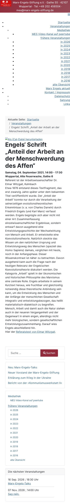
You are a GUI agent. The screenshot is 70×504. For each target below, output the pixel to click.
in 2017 (14, 450)
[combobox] (24, 353)
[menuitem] (64, 22)
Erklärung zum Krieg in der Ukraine (29, 377)
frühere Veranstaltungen (22, 406)
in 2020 (14, 437)
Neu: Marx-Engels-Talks (22, 367)
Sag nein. (13, 494)
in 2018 (14, 446)
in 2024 (14, 419)
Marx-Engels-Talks (19, 483)
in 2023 (14, 423)
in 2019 (14, 441)
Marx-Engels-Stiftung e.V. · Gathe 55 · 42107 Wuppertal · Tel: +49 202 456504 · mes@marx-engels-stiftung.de (40, 6)
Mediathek (14, 396)
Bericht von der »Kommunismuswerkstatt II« (35, 383)
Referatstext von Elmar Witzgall (35, 331)
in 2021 (14, 432)
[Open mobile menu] (69, 14)
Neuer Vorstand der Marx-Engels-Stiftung (33, 372)
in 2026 (14, 410)
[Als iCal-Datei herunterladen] (23, 139)
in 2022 (14, 428)
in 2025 (14, 414)
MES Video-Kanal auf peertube (26, 400)
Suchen (50, 353)
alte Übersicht (17, 460)
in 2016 (14, 455)
